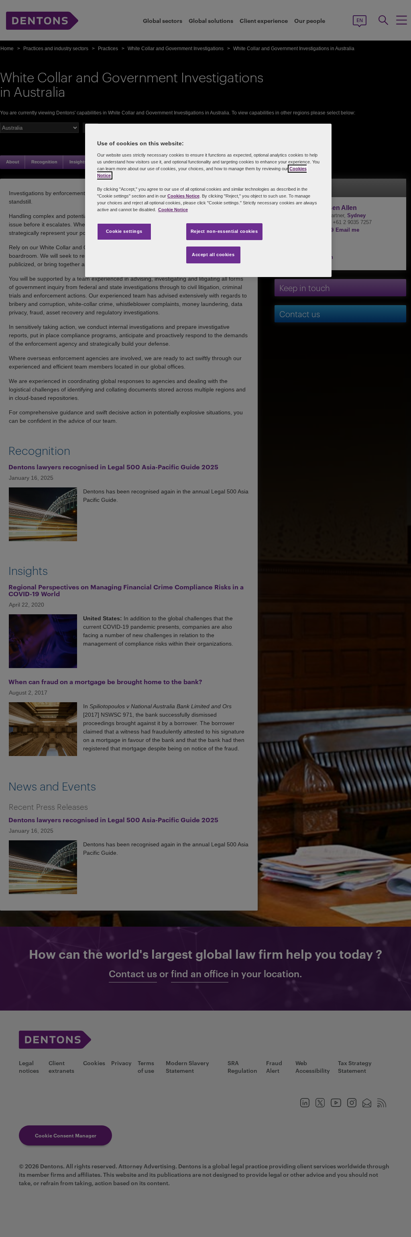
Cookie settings (124, 231)
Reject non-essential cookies (224, 231)
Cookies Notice (183, 196)
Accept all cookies (213, 254)
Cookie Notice (173, 209)
